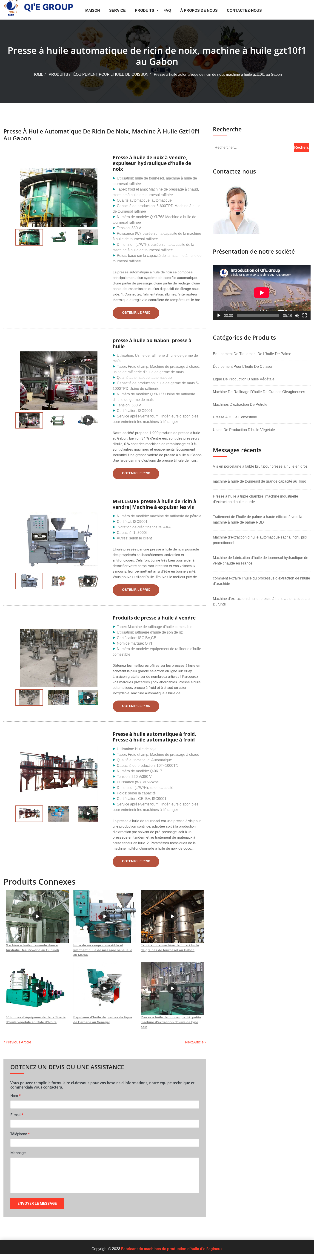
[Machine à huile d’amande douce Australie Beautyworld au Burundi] (37, 916)
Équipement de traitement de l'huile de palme (252, 354)
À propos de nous (199, 10)
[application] (262, 292)
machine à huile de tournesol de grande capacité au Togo (259, 481)
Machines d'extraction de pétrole (240, 404)
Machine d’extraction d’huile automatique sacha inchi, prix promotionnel (260, 540)
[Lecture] (219, 315)
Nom (15, 1095)
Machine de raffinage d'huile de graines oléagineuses (259, 392)
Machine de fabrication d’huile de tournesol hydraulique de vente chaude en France (260, 560)
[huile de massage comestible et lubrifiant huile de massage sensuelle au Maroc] (104, 916)
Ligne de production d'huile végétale (243, 379)
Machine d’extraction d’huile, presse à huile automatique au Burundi (261, 601)
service (117, 10)
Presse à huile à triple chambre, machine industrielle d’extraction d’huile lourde (255, 499)
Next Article (195, 1042)
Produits (144, 10)
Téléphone (20, 1133)
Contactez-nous (244, 10)
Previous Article (18, 1042)
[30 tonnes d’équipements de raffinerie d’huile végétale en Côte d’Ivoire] (37, 988)
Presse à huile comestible (235, 417)
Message (18, 1153)
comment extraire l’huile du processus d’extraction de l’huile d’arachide (261, 581)
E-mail (16, 1114)
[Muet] (297, 315)
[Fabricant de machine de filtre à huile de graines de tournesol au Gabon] (172, 916)
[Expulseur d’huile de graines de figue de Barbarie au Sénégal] (104, 988)
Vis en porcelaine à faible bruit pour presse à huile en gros (260, 466)
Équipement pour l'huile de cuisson (110, 74)
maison (92, 10)
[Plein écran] (304, 315)
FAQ (167, 10)
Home (37, 74)
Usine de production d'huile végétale (244, 430)
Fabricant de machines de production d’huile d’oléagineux (172, 1249)
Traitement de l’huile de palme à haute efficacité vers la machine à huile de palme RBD (257, 519)
